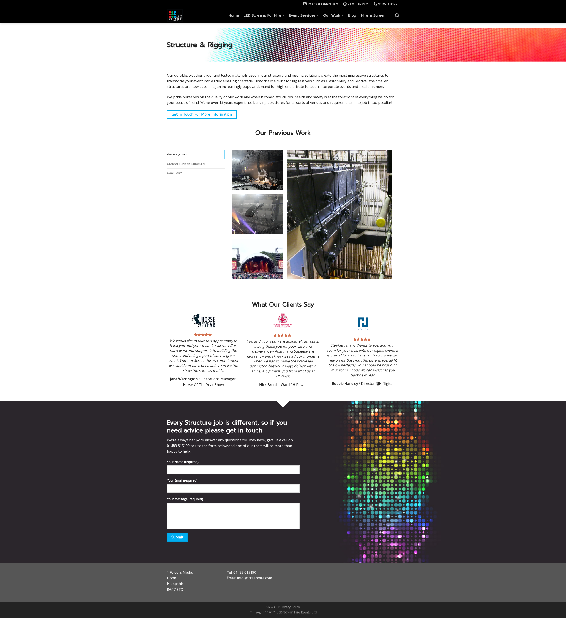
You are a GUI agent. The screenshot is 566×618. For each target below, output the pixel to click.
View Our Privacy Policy (283, 607)
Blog (352, 15)
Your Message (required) (185, 499)
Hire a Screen (373, 15)
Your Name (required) (183, 462)
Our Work (331, 15)
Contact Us (378, 31)
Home (234, 15)
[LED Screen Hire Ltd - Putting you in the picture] (183, 15)
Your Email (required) (182, 480)
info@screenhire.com (254, 577)
